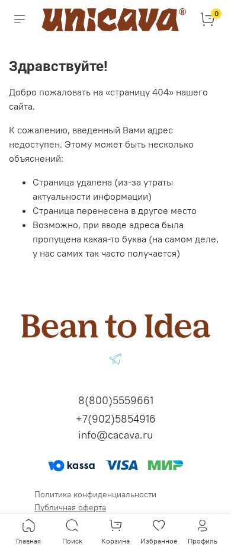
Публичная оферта (70, 507)
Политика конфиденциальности (95, 494)
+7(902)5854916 (116, 419)
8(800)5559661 (115, 400)
